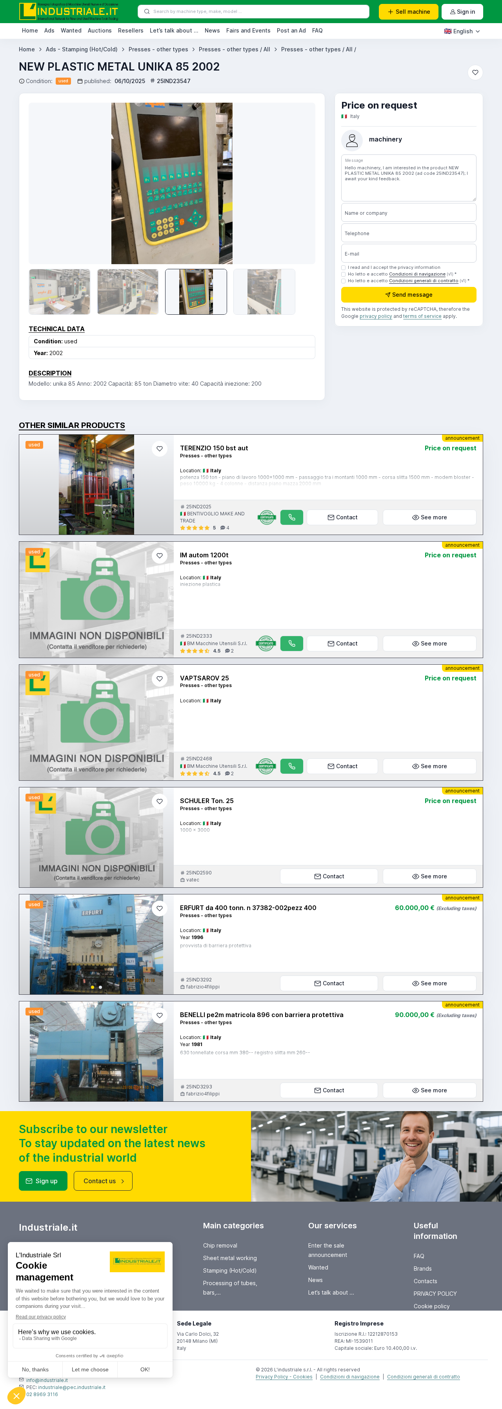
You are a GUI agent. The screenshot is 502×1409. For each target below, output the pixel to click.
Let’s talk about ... (174, 30)
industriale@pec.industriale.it (71, 1387)
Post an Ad (291, 30)
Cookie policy (432, 1306)
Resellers (131, 30)
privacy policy (376, 316)
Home (30, 30)
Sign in (466, 11)
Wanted (71, 30)
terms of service (422, 316)
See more (434, 517)
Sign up (47, 1181)
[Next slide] (298, 183)
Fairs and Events (248, 30)
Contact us (100, 1181)
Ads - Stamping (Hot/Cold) (82, 49)
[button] (92, 987)
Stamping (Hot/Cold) (230, 1270)
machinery (385, 139)
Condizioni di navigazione (417, 274)
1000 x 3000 (195, 830)
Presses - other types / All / (318, 49)
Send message (412, 295)
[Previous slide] (46, 183)
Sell (413, 11)
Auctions (100, 30)
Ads (49, 30)
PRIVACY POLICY (435, 1293)
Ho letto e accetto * (402, 274)
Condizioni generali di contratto (423, 280)
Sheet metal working (230, 1258)
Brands (423, 1268)
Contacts (425, 1281)
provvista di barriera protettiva (215, 945)
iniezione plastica (200, 584)
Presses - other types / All (234, 49)
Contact (347, 517)
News (212, 30)
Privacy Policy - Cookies (284, 1377)
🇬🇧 (458, 31)
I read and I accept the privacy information (394, 267)
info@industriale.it (47, 1380)
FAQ (317, 30)
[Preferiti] (475, 72)
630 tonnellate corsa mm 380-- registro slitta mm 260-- (245, 1052)
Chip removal (220, 1245)
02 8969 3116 (42, 1394)
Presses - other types (158, 49)
